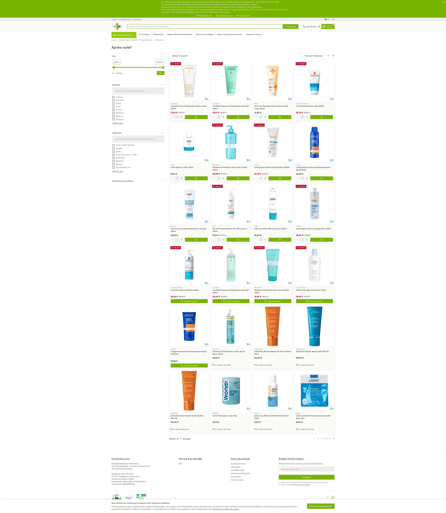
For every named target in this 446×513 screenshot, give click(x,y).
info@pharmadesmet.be (129, 476)
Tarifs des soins (237, 479)
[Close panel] (443, 2)
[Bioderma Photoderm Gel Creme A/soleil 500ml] (231, 142)
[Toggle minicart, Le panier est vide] (324, 26)
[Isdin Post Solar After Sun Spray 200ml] (273, 204)
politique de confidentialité (300, 484)
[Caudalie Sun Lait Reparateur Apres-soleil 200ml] (189, 81)
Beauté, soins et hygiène (205, 34)
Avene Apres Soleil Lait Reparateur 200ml (271, 167)
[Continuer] (332, 438)
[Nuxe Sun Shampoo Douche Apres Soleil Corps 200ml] (273, 81)
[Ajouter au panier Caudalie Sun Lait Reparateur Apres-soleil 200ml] (196, 117)
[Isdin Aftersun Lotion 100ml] (189, 142)
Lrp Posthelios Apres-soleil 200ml (310, 106)
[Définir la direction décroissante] (333, 55)
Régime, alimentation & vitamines (179, 34)
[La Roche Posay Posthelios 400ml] (189, 265)
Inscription (306, 477)
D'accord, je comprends (321, 506)
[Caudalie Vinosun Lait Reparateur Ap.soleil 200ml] (231, 81)
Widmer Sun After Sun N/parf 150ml (311, 290)
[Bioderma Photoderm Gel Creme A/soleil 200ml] (273, 265)
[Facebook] (328, 497)
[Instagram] (332, 497)
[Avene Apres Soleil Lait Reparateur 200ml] (273, 142)
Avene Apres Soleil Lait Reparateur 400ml (313, 228)
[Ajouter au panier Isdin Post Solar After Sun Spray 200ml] (280, 240)
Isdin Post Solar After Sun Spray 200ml (270, 228)
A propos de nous (238, 463)
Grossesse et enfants (253, 34)
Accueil (114, 40)
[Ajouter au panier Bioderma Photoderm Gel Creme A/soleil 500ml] (238, 178)
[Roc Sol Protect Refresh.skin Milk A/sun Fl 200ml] (231, 204)
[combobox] (205, 26)
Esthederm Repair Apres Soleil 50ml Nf (312, 351)
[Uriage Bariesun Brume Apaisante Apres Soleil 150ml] (314, 142)
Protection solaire (146, 40)
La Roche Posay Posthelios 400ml (185, 290)
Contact (114, 19)
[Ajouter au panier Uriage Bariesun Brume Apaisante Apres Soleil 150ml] (321, 178)
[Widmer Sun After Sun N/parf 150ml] (314, 265)
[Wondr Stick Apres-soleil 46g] (231, 391)
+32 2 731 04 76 (127, 473)
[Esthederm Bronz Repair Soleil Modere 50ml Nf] (189, 391)
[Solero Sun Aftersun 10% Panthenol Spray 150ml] (273, 391)
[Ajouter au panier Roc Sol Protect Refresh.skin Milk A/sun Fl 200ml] (238, 240)
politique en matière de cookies (226, 509)
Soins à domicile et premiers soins (230, 34)
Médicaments (158, 34)
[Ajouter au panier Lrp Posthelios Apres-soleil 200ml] (321, 117)
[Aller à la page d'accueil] (117, 26)
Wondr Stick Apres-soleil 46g (225, 415)
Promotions (145, 34)
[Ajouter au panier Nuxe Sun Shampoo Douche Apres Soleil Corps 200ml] (280, 117)
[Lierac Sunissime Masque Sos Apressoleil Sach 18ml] (314, 391)
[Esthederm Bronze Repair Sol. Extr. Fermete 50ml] (273, 326)
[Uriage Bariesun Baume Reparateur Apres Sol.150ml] (189, 326)
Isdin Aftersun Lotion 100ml (182, 167)
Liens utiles (235, 466)
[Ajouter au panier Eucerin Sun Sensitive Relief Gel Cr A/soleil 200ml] (196, 240)
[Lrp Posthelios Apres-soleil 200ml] (314, 81)
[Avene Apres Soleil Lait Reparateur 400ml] (314, 204)
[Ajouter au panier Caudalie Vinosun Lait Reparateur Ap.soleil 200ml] (238, 117)
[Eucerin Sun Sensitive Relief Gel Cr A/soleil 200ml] (189, 204)
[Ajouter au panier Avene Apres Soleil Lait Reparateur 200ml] (280, 178)
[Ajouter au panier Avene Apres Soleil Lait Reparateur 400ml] (321, 240)
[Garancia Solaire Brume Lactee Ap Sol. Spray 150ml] (231, 326)
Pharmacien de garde (240, 473)
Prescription (137, 19)
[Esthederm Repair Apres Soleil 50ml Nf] (314, 326)
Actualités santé (125, 19)
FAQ (180, 463)
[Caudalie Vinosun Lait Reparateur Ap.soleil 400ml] (231, 265)
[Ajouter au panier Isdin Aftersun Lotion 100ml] (196, 178)
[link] (318, 438)
